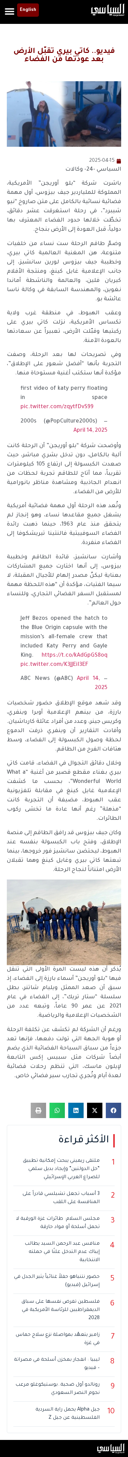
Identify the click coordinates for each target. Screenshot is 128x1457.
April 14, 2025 (90, 431)
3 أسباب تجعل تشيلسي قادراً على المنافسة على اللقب (61, 1198)
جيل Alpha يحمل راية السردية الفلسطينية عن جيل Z (67, 1414)
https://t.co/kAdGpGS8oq (75, 656)
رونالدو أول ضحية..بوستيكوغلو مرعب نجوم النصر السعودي (57, 1389)
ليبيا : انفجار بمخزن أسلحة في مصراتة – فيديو (57, 1364)
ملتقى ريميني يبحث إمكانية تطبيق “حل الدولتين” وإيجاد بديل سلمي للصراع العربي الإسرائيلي (61, 1169)
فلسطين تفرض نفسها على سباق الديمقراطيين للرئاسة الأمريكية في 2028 (61, 1310)
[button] (9, 11)
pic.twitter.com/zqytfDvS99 (57, 407)
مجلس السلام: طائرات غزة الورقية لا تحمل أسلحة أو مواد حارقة (58, 1223)
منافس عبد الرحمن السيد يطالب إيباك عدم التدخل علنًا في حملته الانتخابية (62, 1252)
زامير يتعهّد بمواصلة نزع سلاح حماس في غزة (58, 1339)
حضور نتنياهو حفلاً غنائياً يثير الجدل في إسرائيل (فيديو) (57, 1281)
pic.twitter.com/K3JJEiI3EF (54, 665)
